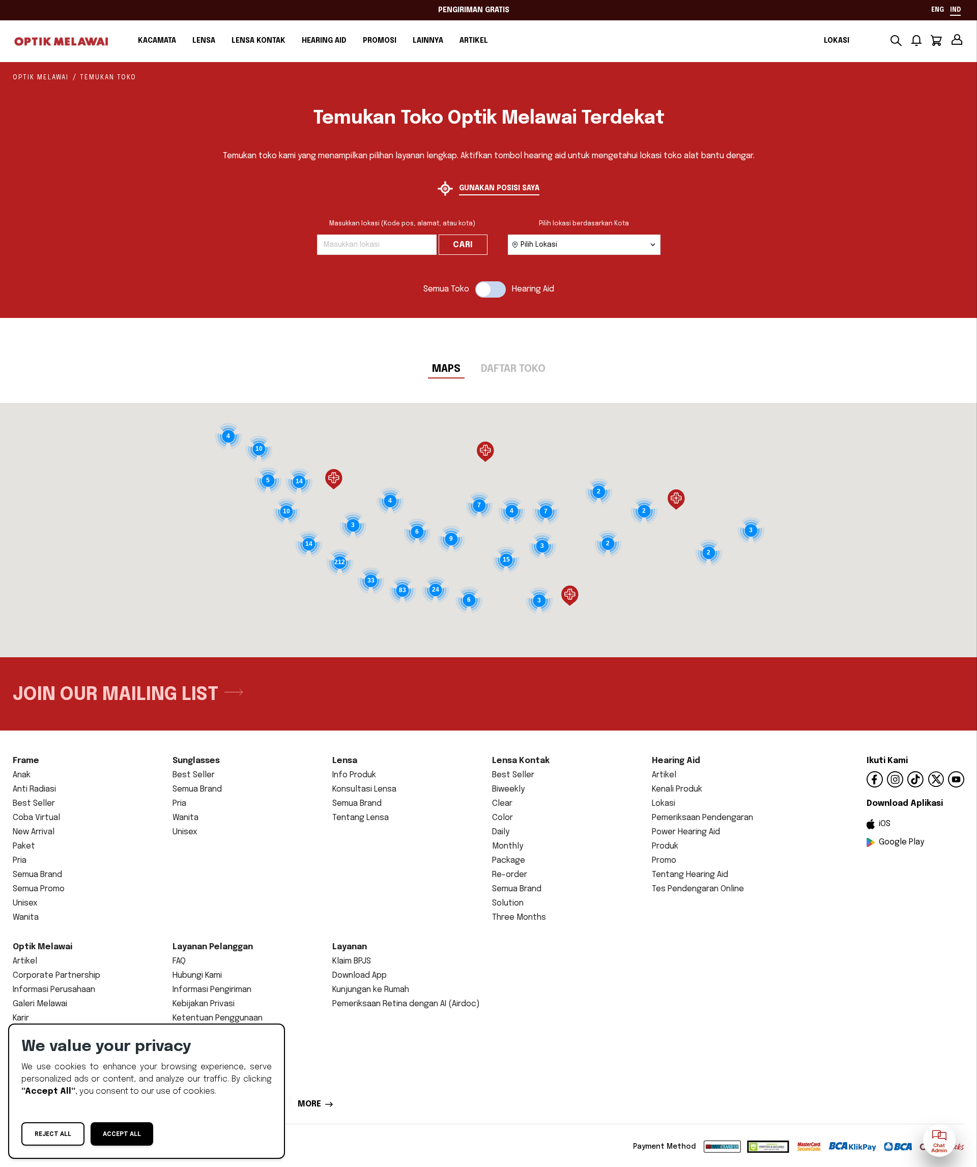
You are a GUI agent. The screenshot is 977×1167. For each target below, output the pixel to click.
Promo (664, 860)
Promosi (379, 40)
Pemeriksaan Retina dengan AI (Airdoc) (406, 1004)
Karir (21, 1018)
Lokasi (836, 40)
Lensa (203, 40)
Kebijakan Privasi (204, 1004)
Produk (665, 846)
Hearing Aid (324, 40)
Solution (508, 903)
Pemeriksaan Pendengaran (702, 817)
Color (502, 817)
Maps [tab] (446, 369)
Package (508, 860)
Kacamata (157, 40)
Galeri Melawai (40, 1004)
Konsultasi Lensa (364, 789)
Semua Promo (39, 889)
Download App (359, 975)
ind (955, 10)
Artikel (473, 40)
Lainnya (428, 40)
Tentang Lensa (360, 817)
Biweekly (508, 789)
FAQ (179, 961)
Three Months (519, 917)
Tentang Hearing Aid (690, 874)
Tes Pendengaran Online (698, 889)
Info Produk (354, 775)
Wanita (26, 917)
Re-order (509, 874)
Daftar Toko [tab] (513, 369)
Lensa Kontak (258, 40)
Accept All (122, 1133)
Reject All (53, 1133)
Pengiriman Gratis (473, 10)
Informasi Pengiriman (212, 989)
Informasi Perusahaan (54, 989)
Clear (502, 803)
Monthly (507, 846)
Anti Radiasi (34, 789)
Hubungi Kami (197, 975)
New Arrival (33, 832)
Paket (24, 846)
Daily (500, 832)
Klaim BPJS (351, 961)
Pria (19, 860)
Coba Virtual (36, 817)
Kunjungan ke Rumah (370, 989)
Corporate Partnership (56, 975)
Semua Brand (37, 874)
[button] (334, 479)
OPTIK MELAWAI (41, 78)
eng (937, 10)
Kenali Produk (677, 789)
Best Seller (34, 803)
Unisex (25, 903)
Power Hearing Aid (686, 832)
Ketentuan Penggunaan (218, 1018)
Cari (463, 245)
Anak (22, 775)
